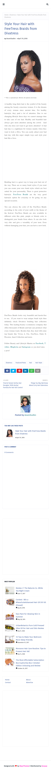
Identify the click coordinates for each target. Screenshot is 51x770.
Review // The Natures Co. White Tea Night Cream (29, 589)
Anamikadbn (11, 38)
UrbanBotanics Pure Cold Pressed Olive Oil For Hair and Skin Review (30, 626)
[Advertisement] (25, 160)
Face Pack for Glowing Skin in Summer (28, 615)
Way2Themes (24, 766)
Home (6, 15)
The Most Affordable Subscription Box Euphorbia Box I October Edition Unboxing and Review (30, 663)
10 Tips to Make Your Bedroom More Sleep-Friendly (28, 638)
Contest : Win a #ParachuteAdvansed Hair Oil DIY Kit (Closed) (31, 602)
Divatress (13, 15)
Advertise (29, 682)
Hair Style (38, 363)
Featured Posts (21, 363)
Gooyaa (44, 766)
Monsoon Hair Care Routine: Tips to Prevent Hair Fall (31, 649)
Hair (30, 363)
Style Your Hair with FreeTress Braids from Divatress (30, 432)
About (28, 680)
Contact (8, 682)
